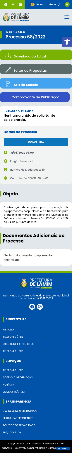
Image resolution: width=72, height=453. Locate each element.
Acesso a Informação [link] (18, 377)
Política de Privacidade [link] (19, 425)
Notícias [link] (9, 384)
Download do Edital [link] (30, 56)
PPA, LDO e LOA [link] (12, 432)
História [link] (8, 329)
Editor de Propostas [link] (30, 70)
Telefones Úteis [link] (13, 337)
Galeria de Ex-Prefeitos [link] (18, 344)
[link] (67, 42)
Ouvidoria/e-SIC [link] (14, 392)
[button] (67, 4)
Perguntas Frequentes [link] (18, 418)
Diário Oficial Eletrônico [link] (20, 411)
